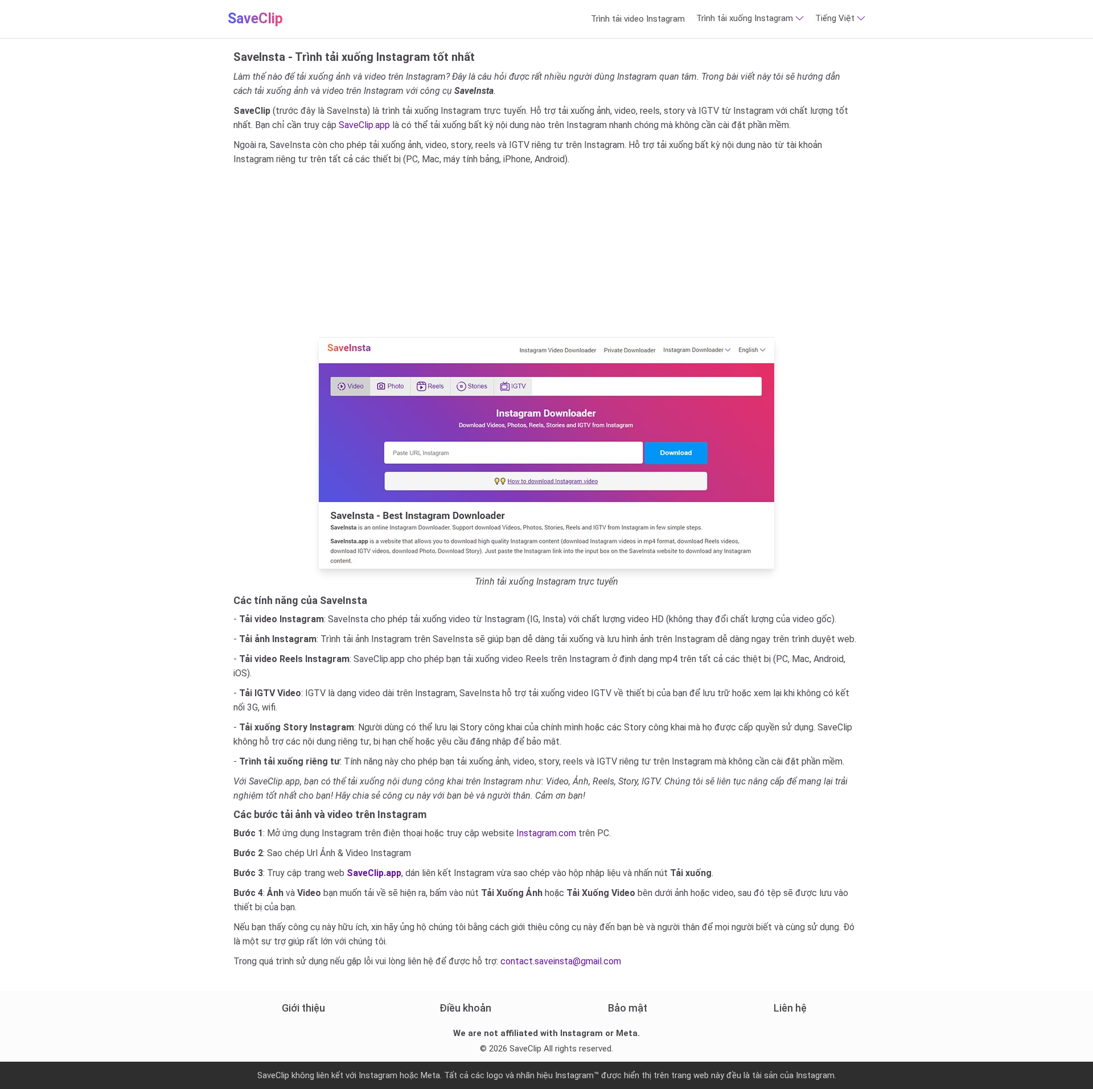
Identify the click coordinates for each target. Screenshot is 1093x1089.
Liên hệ (790, 1008)
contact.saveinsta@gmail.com (560, 961)
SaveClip (255, 18)
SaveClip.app (364, 125)
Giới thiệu (303, 1008)
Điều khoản (465, 1008)
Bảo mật (627, 1008)
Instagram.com (546, 833)
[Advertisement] (546, 251)
